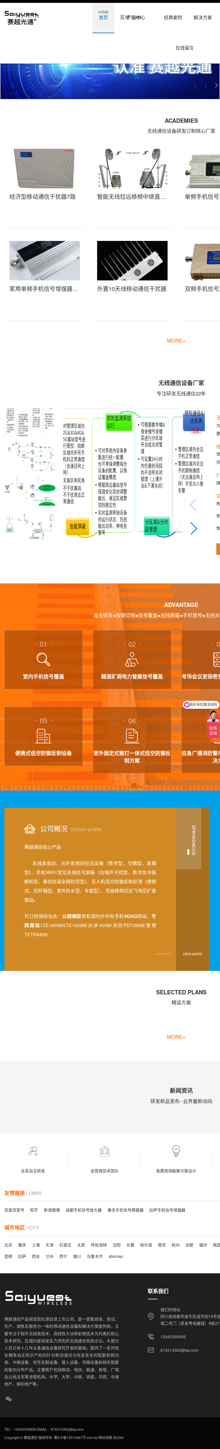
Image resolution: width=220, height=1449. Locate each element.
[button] (216, 85)
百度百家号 (14, 1210)
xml (89, 1437)
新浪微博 (52, 1210)
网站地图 (105, 1437)
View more (193, 953)
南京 (162, 1245)
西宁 (63, 1256)
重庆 (22, 1245)
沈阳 (117, 1245)
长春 (130, 1245)
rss (95, 1437)
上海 (36, 1245)
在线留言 (185, 45)
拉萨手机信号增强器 (167, 1210)
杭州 (176, 1245)
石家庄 (65, 1245)
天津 (50, 1245)
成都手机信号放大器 (84, 1210)
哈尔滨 (146, 1245)
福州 (203, 1245)
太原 (81, 1245)
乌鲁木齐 (95, 1256)
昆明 (8, 1256)
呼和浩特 (99, 1245)
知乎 (34, 1210)
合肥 (189, 1245)
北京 (8, 1245)
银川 (77, 1256)
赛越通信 (31, 1437)
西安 (36, 1256)
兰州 (50, 1256)
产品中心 (136, 15)
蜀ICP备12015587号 (69, 1437)
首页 (103, 15)
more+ (176, 340)
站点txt (117, 1437)
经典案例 (173, 15)
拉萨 (22, 1256)
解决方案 (203, 15)
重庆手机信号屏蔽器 (125, 1210)
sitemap (116, 1256)
